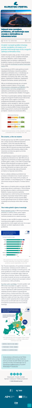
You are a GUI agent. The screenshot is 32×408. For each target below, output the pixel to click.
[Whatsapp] (11, 374)
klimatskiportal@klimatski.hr (11, 364)
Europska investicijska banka (10, 344)
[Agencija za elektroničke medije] (10, 397)
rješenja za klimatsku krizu (9, 350)
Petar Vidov (5, 40)
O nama (17, 377)
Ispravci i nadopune (10, 379)
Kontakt (22, 377)
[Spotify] (20, 374)
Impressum (10, 377)
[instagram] (17, 374)
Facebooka (14, 366)
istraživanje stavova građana (10, 347)
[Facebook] (14, 374)
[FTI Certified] (16, 403)
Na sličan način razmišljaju (9, 284)
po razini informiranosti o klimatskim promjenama (13, 86)
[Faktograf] (11, 390)
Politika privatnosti (22, 379)
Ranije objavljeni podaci (8, 210)
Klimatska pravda (13, 40)
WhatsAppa (6, 366)
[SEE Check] (19, 390)
